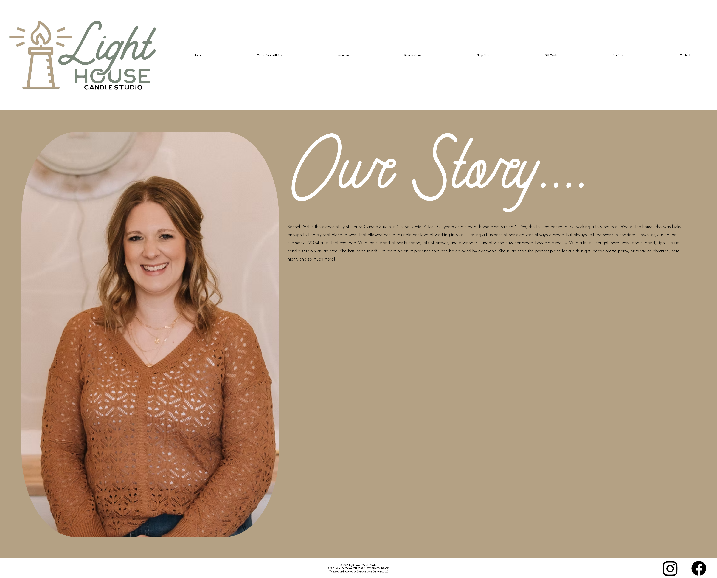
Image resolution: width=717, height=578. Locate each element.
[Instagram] (670, 568)
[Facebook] (699, 568)
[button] (343, 55)
